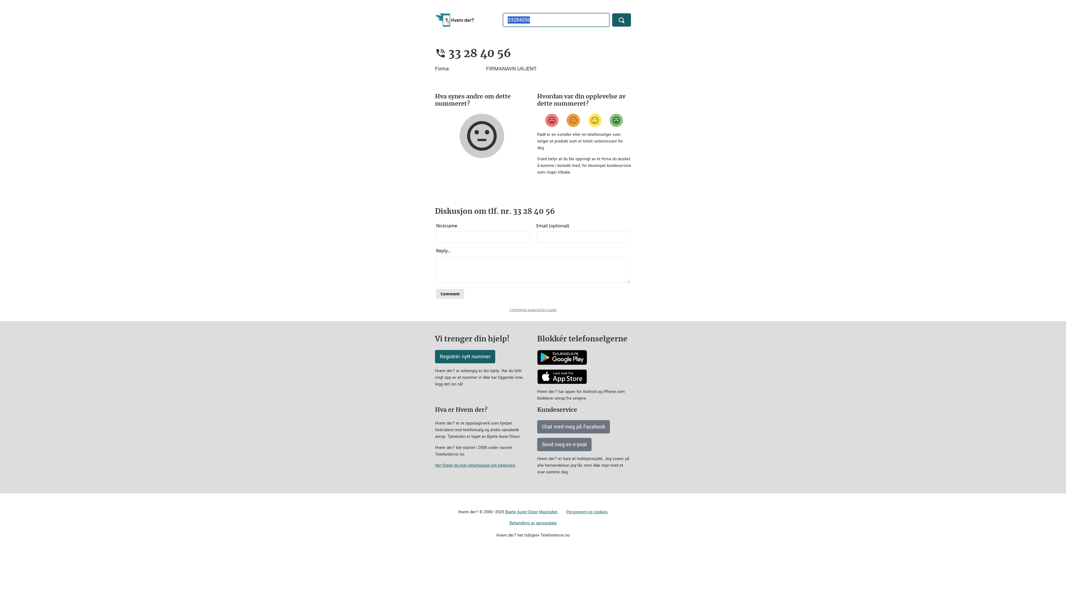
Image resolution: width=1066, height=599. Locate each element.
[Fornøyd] (595, 120)
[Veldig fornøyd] (616, 120)
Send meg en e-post (564, 444)
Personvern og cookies (587, 512)
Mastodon (548, 512)
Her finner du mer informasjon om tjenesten (475, 465)
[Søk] (621, 20)
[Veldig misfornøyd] (552, 120)
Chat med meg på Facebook (573, 426)
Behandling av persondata (533, 523)
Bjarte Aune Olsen (521, 512)
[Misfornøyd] (573, 120)
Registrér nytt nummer (465, 356)
